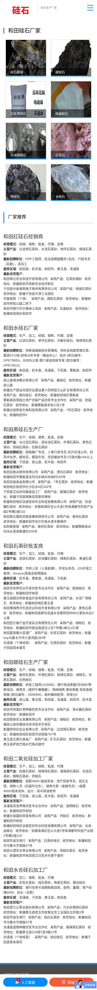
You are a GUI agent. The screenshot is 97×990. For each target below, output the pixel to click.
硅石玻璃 (16, 72)
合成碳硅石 (18, 155)
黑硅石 (15, 196)
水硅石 (60, 196)
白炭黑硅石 (18, 113)
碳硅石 (60, 72)
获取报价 (74, 982)
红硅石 (60, 155)
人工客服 (26, 981)
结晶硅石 (61, 113)
